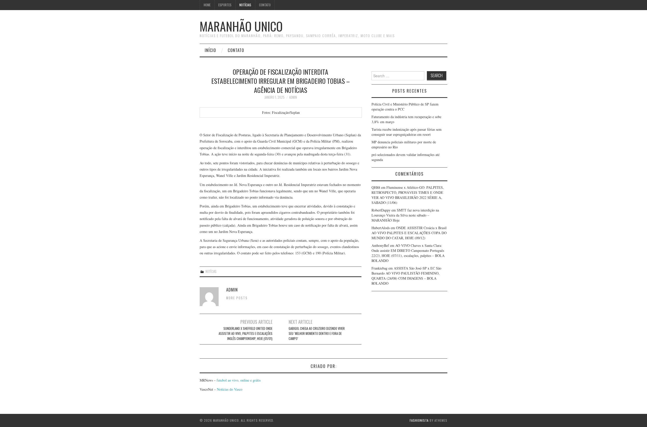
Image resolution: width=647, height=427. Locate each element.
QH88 (376, 187)
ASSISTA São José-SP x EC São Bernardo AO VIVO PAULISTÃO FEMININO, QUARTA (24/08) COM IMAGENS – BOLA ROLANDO (406, 276)
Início (210, 50)
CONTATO (265, 5)
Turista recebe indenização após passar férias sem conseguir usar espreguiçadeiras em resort (407, 132)
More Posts (237, 298)
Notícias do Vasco (229, 389)
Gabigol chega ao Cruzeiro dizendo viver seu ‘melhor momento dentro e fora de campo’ (317, 333)
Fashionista (419, 420)
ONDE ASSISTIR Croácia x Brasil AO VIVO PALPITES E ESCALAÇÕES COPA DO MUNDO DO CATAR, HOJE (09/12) (409, 232)
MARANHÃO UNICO (241, 26)
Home (207, 5)
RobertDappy (381, 210)
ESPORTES (225, 5)
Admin (293, 97)
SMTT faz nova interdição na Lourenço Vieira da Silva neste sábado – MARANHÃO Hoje (405, 215)
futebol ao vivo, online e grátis (239, 380)
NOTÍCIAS (245, 5)
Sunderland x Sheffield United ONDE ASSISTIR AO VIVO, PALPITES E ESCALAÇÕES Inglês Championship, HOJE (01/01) (245, 333)
